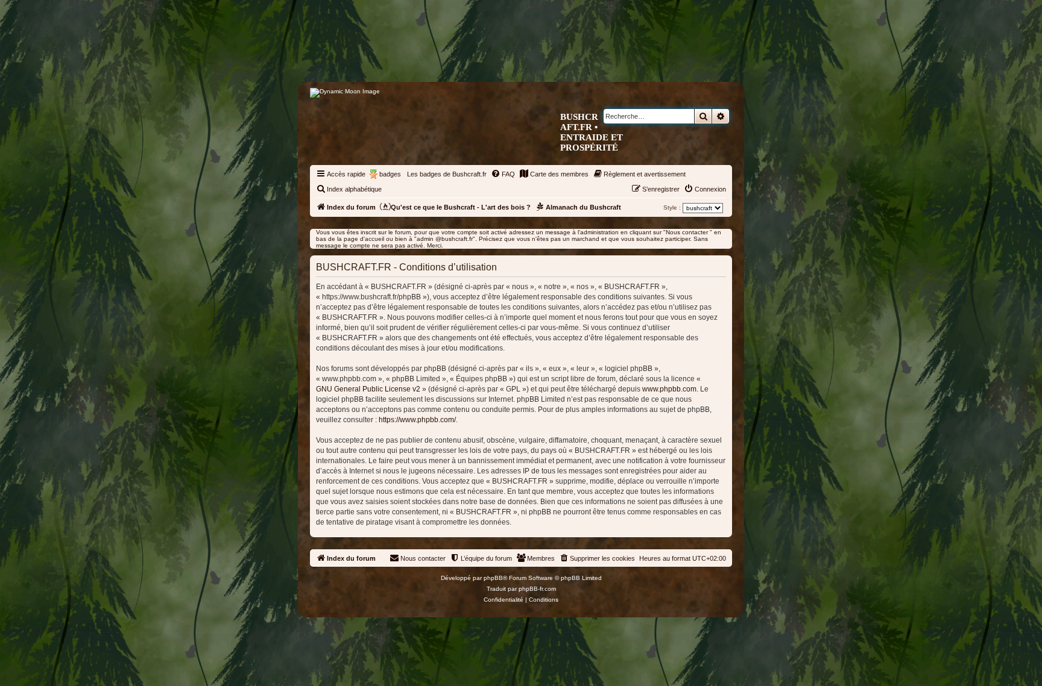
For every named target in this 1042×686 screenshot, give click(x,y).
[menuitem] (503, 174)
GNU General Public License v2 (368, 389)
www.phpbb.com (669, 389)
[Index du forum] (572, 58)
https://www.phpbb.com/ (417, 420)
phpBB (493, 578)
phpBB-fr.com (537, 588)
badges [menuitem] (390, 174)
